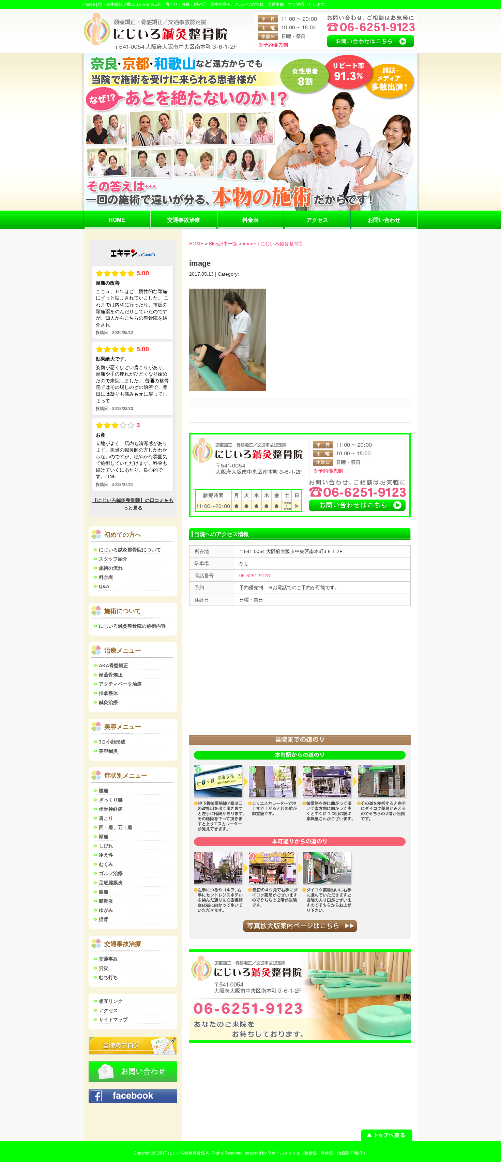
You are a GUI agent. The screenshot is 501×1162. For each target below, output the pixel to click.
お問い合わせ (384, 220)
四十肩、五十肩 (115, 827)
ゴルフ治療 (111, 873)
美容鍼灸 (108, 751)
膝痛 (103, 892)
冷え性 (106, 855)
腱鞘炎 (106, 901)
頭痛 (103, 836)
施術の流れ (111, 568)
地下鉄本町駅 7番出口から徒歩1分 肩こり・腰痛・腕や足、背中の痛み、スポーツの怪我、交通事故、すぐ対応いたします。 (213, 4)
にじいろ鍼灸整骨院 (186, 1153)
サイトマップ (113, 1019)
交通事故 (108, 959)
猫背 (103, 919)
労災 (103, 968)
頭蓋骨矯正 (111, 674)
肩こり (106, 818)
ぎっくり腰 (111, 799)
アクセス (317, 220)
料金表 (250, 220)
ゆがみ (106, 910)
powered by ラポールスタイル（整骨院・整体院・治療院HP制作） (306, 1153)
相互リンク (111, 1001)
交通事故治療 (183, 220)
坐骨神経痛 (111, 809)
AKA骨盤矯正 (113, 665)
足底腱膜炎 (111, 882)
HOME (117, 220)
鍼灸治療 (108, 702)
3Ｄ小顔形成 (112, 742)
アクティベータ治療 (120, 684)
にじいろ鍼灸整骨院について (130, 549)
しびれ (106, 845)
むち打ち (108, 977)
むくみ (106, 864)
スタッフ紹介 (113, 559)
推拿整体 (108, 693)
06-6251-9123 (254, 575)
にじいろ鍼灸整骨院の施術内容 (132, 626)
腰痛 (103, 790)
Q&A (104, 586)
